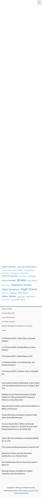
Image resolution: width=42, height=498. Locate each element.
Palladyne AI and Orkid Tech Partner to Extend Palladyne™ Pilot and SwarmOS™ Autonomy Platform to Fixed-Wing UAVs (19, 397)
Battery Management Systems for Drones (17, 326)
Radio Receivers (30, 296)
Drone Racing (23, 276)
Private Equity (21, 296)
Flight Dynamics (11, 289)
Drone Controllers (18, 270)
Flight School (29, 289)
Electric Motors (6, 285)
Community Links (8, 313)
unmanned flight (14, 299)
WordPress (15, 490)
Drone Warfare (32, 281)
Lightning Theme (27, 490)
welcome (22, 299)
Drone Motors (24, 273)
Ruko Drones (5, 299)
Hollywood (13, 293)
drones (21, 280)
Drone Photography (10, 276)
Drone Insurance (15, 273)
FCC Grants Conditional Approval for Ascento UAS (20, 447)
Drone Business (27, 266)
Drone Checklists (7, 270)
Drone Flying (5, 273)
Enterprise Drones (21, 285)
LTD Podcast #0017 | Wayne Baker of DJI (17, 356)
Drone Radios (32, 276)
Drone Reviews (9, 280)
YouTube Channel (8, 322)
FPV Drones (5, 293)
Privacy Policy (7, 309)
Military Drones (23, 293)
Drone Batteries (9, 267)
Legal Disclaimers (8, 317)
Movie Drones (9, 296)
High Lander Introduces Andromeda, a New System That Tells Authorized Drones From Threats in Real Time (21, 385)
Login (4, 330)
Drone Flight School (29, 270)
